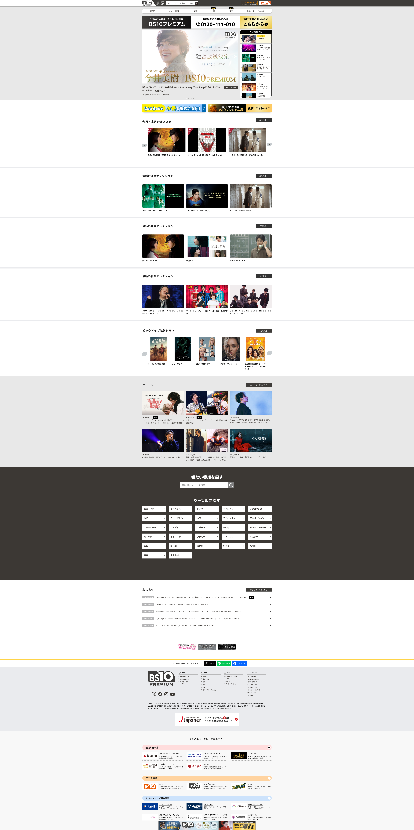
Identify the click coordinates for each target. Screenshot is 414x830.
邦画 (213, 11)
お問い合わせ (252, 676)
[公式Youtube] (172, 694)
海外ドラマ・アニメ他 (255, 11)
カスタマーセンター (254, 687)
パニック (148, 536)
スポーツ (201, 527)
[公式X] (154, 694)
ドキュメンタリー (258, 527)
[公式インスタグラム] (166, 694)
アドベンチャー (230, 518)
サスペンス (175, 508)
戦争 (146, 545)
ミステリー (255, 536)
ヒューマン (175, 536)
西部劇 (253, 545)
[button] (144, 56)
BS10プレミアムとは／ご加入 (232, 677)
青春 (146, 555)
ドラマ (200, 508)
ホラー (200, 518)
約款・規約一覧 (252, 682)
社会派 (226, 545)
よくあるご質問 (252, 684)
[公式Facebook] (160, 694)
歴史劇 (200, 545)
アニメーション (257, 518)
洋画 (195, 11)
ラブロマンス (256, 508)
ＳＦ (146, 518)
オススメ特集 (174, 11)
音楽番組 (174, 555)
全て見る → (263, 119)
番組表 (152, 11)
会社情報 (250, 695)
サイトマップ (252, 692)
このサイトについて (254, 690)
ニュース (228, 681)
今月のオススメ (184, 676)
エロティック (150, 527)
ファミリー (202, 536)
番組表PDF (206, 679)
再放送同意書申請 (253, 679)
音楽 (231, 11)
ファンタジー (229, 536)
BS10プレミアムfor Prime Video (185, 683)
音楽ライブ (149, 508)
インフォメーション (231, 684)
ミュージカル (176, 518)
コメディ (174, 527)
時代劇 (173, 545)
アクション (228, 508)
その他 (226, 527)
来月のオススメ (184, 679)
